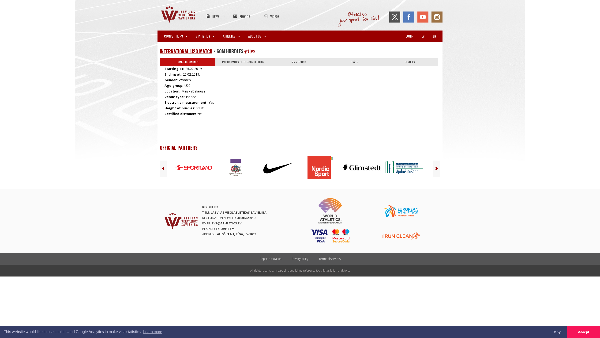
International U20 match (186, 51)
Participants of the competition (243, 62)
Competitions (174, 36)
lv (423, 36)
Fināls (354, 62)
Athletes (229, 36)
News (215, 16)
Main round (299, 62)
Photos (245, 16)
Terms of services (330, 259)
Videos (274, 16)
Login (409, 36)
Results (410, 62)
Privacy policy (300, 259)
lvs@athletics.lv (226, 223)
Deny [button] (556, 332)
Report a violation (270, 259)
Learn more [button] (152, 332)
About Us (255, 36)
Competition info (188, 62)
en (434, 36)
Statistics (203, 36)
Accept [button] (583, 332)
